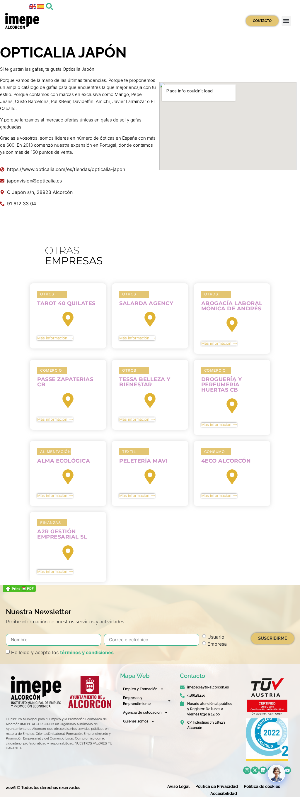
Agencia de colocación (142, 712)
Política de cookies (262, 786)
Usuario (215, 636)
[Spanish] (41, 6)
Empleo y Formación (140, 689)
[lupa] (49, 6)
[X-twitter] (255, 770)
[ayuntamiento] (89, 692)
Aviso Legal (178, 786)
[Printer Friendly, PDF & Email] (19, 590)
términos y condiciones (87, 652)
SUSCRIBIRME (272, 638)
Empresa (217, 644)
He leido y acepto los (62, 652)
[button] (286, 21)
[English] (33, 6)
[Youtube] (287, 770)
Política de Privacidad (216, 786)
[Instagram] (247, 770)
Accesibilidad (223, 793)
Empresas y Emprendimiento (137, 701)
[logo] (35, 692)
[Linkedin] (263, 770)
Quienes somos (135, 721)
